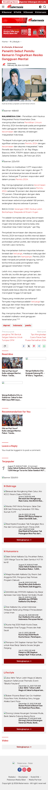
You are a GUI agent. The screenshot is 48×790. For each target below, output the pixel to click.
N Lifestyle (7, 47)
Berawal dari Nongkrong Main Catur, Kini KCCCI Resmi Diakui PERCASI (31, 500)
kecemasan (7, 131)
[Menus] (3, 7)
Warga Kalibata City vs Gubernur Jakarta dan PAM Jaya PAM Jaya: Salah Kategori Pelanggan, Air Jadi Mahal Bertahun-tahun (12, 397)
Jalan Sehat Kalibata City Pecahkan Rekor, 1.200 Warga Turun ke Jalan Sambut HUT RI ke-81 (27, 469)
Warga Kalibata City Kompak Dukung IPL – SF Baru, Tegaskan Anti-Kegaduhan (35, 373)
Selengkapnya (23, 540)
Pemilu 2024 (31, 143)
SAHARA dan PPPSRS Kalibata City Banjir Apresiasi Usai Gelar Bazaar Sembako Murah (31, 600)
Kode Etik (35, 777)
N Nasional (18, 47)
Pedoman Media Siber (16, 780)
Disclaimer (23, 777)
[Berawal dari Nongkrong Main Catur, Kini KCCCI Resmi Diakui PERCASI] (24, 493)
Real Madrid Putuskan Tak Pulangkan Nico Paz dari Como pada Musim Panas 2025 (30, 532)
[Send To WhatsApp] (44, 346)
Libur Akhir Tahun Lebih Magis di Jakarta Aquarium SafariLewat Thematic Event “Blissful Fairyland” (31, 689)
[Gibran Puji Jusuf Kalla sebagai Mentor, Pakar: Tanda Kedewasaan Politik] (12, 363)
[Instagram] (24, 770)
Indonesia (17, 325)
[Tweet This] (29, 346)
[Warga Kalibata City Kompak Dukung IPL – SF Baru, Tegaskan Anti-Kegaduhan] (36, 363)
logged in (18, 450)
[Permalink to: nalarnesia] (4, 64)
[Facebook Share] (24, 346)
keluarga (18, 253)
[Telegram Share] (39, 346)
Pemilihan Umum (33, 122)
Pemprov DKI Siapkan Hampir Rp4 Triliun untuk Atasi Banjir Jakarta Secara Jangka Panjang (31, 653)
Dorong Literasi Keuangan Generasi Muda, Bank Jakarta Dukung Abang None (30, 721)
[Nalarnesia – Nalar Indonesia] (14, 7)
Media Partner (35, 780)
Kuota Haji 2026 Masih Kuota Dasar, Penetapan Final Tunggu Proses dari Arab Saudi (30, 636)
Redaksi (12, 777)
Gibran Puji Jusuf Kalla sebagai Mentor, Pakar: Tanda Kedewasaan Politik (11, 373)
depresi (6, 325)
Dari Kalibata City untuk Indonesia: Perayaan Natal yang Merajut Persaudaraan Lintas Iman (31, 618)
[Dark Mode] (40, 7)
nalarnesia (11, 63)
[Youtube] (29, 770)
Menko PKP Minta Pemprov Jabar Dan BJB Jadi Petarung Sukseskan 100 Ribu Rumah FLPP (30, 517)
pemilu (28, 325)
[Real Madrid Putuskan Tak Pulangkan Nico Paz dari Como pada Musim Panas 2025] (24, 525)
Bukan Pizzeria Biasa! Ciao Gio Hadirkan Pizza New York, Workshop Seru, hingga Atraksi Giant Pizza (31, 707)
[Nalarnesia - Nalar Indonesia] (24, 764)
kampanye (26, 256)
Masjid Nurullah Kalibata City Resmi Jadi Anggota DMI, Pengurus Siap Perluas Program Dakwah (31, 585)
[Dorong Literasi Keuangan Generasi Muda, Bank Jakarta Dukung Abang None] (24, 715)
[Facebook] (20, 770)
